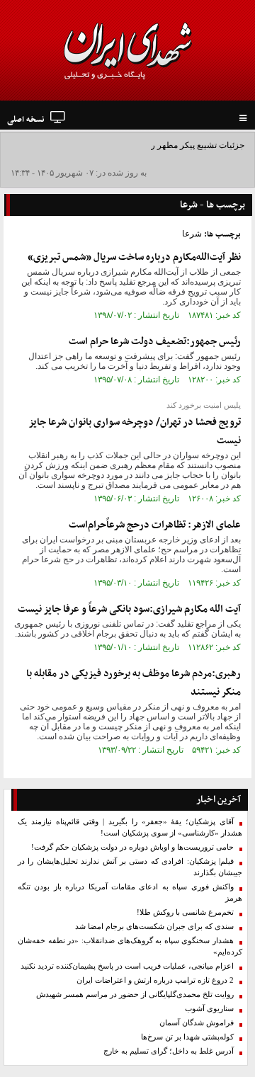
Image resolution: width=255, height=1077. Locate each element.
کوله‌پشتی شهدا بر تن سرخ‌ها (187, 1037)
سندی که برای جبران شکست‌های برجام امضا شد (154, 926)
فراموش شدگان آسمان (196, 1023)
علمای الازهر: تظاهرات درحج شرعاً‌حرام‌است (155, 525)
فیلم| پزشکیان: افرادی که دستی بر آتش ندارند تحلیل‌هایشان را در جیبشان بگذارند (130, 867)
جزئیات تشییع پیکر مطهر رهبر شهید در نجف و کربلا (154, 145)
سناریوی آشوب (209, 1009)
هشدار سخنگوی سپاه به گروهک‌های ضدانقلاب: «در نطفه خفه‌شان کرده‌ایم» (130, 946)
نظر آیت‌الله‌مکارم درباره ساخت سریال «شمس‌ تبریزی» (134, 257)
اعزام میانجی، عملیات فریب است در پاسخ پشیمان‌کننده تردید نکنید (127, 966)
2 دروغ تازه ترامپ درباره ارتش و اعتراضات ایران (155, 980)
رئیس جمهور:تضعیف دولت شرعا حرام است (155, 342)
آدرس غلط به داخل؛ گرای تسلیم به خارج (168, 1051)
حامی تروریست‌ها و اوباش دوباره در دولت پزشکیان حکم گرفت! (132, 847)
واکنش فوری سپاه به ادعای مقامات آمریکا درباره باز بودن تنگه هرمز (130, 892)
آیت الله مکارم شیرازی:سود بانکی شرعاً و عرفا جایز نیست (129, 609)
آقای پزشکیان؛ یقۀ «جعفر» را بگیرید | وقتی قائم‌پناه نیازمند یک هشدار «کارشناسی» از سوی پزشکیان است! (130, 827)
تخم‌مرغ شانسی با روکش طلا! (185, 912)
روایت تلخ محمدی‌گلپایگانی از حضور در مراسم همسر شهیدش (135, 994)
